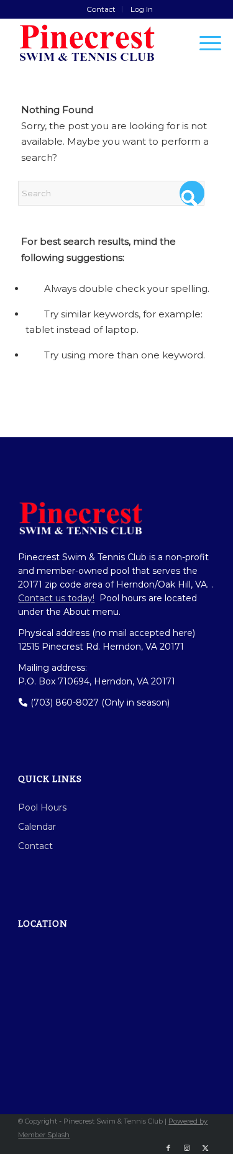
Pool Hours (42, 807)
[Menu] (204, 43)
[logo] (96, 43)
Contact (101, 9)
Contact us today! (56, 598)
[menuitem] (101, 9)
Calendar (37, 826)
